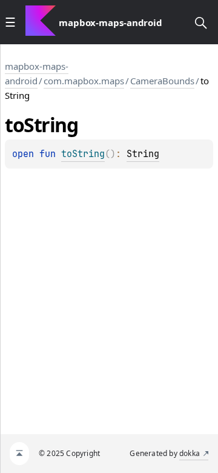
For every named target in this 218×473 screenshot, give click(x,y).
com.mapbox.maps (84, 81)
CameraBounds (162, 81)
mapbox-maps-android (36, 73)
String (143, 154)
